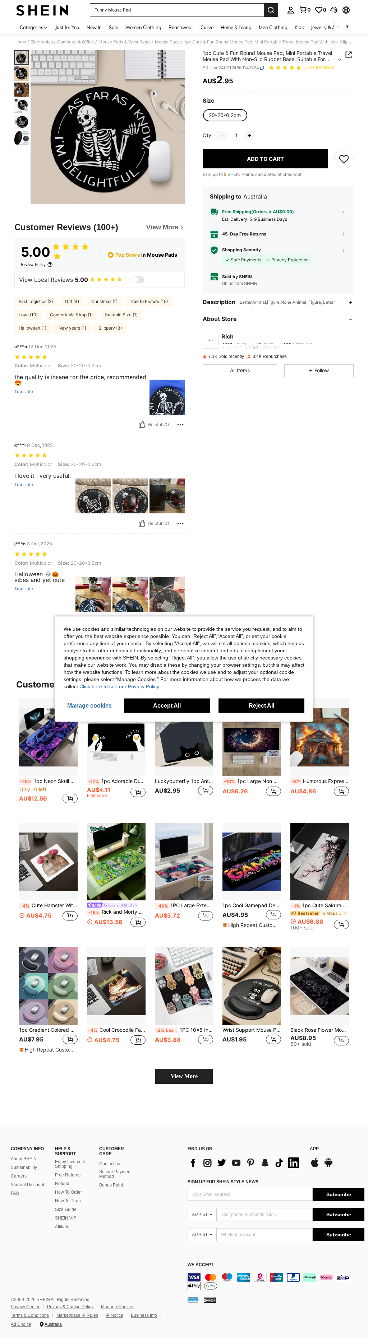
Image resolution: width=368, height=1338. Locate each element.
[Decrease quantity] (222, 135)
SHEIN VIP (65, 1218)
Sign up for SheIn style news (223, 1181)
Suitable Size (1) (121, 314)
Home (20, 42)
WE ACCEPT (200, 1265)
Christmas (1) (104, 301)
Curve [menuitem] (207, 27)
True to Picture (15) (149, 301)
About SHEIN (24, 1158)
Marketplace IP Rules (77, 1315)
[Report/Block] (180, 424)
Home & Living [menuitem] (236, 27)
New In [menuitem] (94, 27)
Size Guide (66, 1209)
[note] (250, 925)
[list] (245, 1162)
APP (314, 1149)
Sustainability (24, 1167)
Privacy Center (25, 1306)
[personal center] (290, 10)
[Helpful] (142, 424)
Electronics (42, 42)
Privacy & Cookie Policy (70, 1306)
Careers (19, 1176)
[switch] (137, 279)
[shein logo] (42, 10)
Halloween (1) (32, 328)
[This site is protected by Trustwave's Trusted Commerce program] (193, 1299)
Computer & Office (75, 42)
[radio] (225, 115)
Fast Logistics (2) (36, 301)
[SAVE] (344, 158)
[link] (305, 9)
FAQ (15, 1193)
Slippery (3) (110, 328)
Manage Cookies (117, 1306)
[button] (334, 10)
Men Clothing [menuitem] (273, 27)
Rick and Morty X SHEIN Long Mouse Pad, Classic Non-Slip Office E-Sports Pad (117, 912)
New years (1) (72, 328)
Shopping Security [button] (241, 249)
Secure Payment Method (115, 1174)
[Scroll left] (338, 27)
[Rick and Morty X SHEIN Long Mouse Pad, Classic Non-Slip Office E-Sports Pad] (116, 862)
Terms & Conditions (30, 1315)
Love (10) (28, 314)
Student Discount (27, 1184)
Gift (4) (72, 301)
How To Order (68, 1192)
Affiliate (62, 1226)
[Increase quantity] (249, 135)
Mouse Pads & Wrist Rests (124, 42)
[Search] (271, 10)
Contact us (109, 1163)
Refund (62, 1183)
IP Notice (114, 1315)
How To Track (68, 1200)
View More (184, 1076)
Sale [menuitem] (113, 27)
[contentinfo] (276, 1281)
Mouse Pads (167, 42)
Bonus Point (111, 1185)
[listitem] (48, 754)
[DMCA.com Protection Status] (210, 1299)
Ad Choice (21, 1324)
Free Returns (67, 1175)
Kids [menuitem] (299, 27)
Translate (23, 391)
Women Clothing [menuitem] (143, 27)
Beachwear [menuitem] (181, 27)
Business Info (144, 1315)
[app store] (315, 1166)
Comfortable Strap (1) (71, 314)
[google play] (328, 1166)
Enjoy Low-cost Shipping (70, 1164)
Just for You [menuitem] (67, 27)
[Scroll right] (347, 27)
